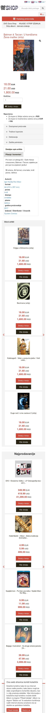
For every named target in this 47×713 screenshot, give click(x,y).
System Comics (10, 213)
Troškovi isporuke (16, 131)
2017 (6, 208)
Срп (43, 1)
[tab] (23, 126)
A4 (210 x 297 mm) (12, 187)
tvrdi (6, 192)
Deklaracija (13, 137)
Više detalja (23, 277)
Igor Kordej (8, 181)
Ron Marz (17, 181)
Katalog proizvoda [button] (25, 18)
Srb (28, 1)
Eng (35, 1)
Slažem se (26, 710)
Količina (7, 96)
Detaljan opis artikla (14, 149)
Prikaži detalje (12, 710)
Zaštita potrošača (15, 142)
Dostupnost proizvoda (17, 126)
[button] (2, 333)
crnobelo (7, 197)
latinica (7, 203)
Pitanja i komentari (13, 154)
